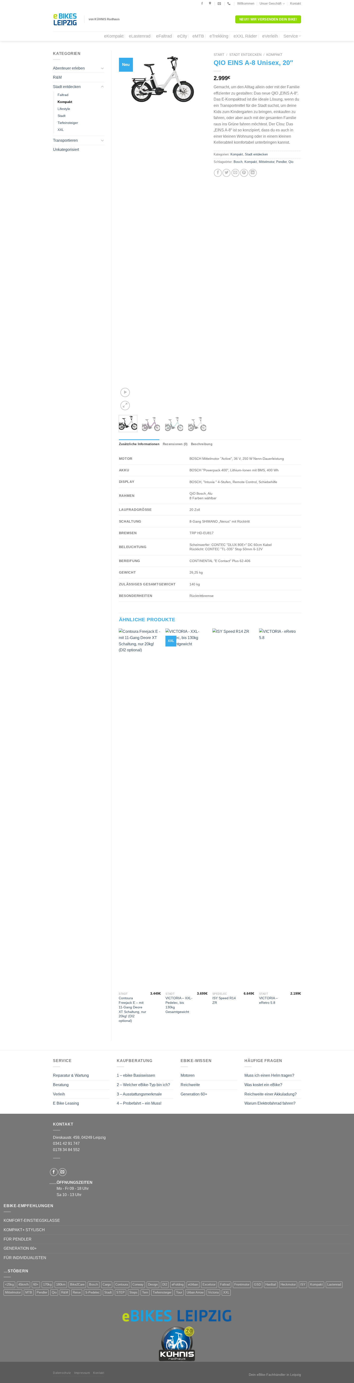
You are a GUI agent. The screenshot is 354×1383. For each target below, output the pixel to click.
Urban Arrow (195, 1292)
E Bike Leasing (66, 1103)
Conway (138, 1284)
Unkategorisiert (66, 149)
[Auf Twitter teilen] (226, 173)
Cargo (107, 1284)
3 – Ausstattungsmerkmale (139, 1094)
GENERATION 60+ (20, 1248)
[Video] (125, 392)
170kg (47, 1284)
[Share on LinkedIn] (253, 173)
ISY (303, 1284)
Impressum (82, 1373)
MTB (28, 1292)
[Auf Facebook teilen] (218, 173)
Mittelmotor (266, 162)
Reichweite (190, 1085)
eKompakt (114, 36)
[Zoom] (125, 405)
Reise (77, 1292)
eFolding (178, 1284)
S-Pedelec (92, 1292)
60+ (36, 1284)
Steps (133, 1292)
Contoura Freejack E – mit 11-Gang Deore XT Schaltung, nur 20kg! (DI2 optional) (132, 1009)
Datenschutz (62, 1373)
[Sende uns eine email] (62, 1172)
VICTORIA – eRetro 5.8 (268, 1000)
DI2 (164, 1284)
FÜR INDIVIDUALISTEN (25, 1258)
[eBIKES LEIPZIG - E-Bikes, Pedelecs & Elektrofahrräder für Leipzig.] (65, 19)
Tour (179, 1292)
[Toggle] (102, 68)
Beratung (61, 1085)
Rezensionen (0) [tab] (175, 444)
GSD (257, 1284)
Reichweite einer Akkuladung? (270, 1094)
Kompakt (65, 102)
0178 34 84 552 (66, 1150)
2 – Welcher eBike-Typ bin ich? (143, 1085)
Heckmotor (288, 1284)
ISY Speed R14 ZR (224, 1000)
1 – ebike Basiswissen (136, 1075)
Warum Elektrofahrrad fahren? (269, 1103)
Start (219, 55)
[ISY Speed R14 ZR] (233, 808)
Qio (290, 162)
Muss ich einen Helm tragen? (269, 1075)
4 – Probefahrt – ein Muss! (139, 1103)
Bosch (238, 162)
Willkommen (245, 3)
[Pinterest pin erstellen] (244, 173)
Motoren (188, 1075)
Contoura (121, 1284)
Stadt (62, 116)
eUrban (193, 1284)
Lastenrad (334, 1284)
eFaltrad (164, 36)
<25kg (9, 1284)
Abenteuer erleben (69, 68)
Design (153, 1284)
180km (61, 1284)
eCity (182, 36)
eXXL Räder (245, 36)
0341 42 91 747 (66, 1143)
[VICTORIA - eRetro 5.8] (280, 808)
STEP (120, 1292)
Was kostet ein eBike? (263, 1085)
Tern (145, 1292)
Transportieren (65, 140)
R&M (57, 77)
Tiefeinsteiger (68, 123)
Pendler (281, 162)
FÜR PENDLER (18, 1239)
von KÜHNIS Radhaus (104, 19)
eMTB (198, 36)
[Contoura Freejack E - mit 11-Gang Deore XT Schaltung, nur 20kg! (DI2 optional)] (140, 808)
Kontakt (295, 3)
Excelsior (209, 1284)
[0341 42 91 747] (229, 3)
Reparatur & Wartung (71, 1075)
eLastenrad (140, 36)
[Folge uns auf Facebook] (202, 3)
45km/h (23, 1284)
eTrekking (219, 36)
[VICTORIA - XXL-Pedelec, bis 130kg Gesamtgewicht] (186, 808)
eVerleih (270, 36)
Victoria (213, 1292)
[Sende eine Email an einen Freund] (235, 173)
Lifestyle (64, 109)
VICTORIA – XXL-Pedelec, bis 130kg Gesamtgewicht (178, 1004)
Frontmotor (241, 1284)
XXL (61, 130)
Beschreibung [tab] (201, 444)
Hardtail (270, 1284)
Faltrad (63, 95)
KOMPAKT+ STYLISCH (24, 1230)
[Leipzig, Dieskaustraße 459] (210, 3)
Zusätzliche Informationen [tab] (139, 444)
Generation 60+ (194, 1094)
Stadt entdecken (67, 87)
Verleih (59, 1094)
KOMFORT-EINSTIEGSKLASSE (32, 1220)
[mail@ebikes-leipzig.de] (220, 3)
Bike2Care (77, 1284)
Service (290, 36)
